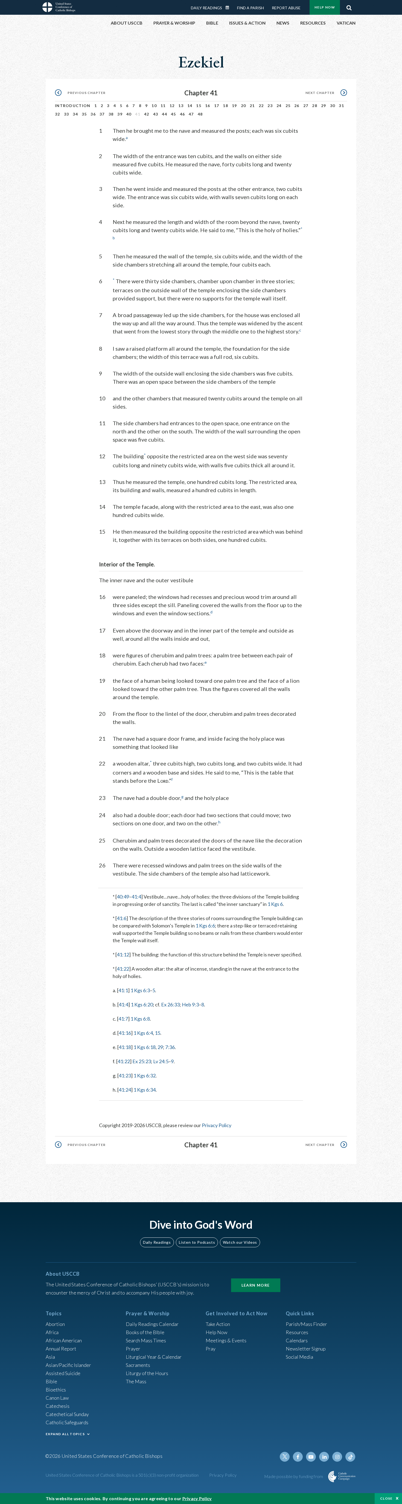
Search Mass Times (146, 1340)
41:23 (125, 1075)
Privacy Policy (216, 1125)
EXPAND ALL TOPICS (65, 1434)
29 (323, 105)
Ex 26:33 (170, 1004)
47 (191, 114)
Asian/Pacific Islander (68, 1365)
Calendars (297, 1340)
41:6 (121, 918)
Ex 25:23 (141, 1061)
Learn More (255, 1285)
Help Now (324, 7)
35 (84, 114)
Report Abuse (286, 7)
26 (296, 105)
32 (57, 114)
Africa (52, 1332)
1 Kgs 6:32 (144, 1075)
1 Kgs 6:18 (144, 1047)
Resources (297, 1332)
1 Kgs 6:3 (140, 990)
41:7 (123, 1019)
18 (225, 105)
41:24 (125, 1090)
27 (305, 105)
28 (314, 105)
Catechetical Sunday (67, 1414)
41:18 (125, 1047)
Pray (210, 1349)
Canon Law (57, 1398)
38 (111, 114)
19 (234, 105)
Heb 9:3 (190, 1004)
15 (198, 105)
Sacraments (138, 1365)
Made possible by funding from (294, 1476)
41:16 (125, 1033)
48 (200, 114)
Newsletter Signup (306, 1349)
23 (270, 105)
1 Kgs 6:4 (143, 1033)
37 (102, 114)
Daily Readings (206, 7)
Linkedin (324, 1457)
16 (207, 105)
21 (252, 105)
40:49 (123, 897)
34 (75, 114)
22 (261, 105)
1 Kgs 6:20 (142, 1004)
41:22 (123, 969)
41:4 (136, 897)
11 (163, 105)
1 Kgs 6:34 (144, 1090)
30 (332, 105)
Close (386, 1498)
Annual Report (61, 1349)
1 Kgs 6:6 (205, 926)
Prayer (133, 1349)
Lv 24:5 (160, 1061)
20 (243, 105)
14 (190, 105)
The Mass (136, 1381)
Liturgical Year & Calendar (154, 1357)
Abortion (55, 1324)
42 (146, 114)
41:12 (123, 955)
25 (288, 105)
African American (64, 1340)
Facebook (298, 1457)
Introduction (73, 105)
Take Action (218, 1324)
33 (66, 114)
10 (154, 105)
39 (120, 114)
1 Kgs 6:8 (140, 1019)
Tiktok (350, 1457)
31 (341, 105)
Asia (50, 1357)
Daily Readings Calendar (229, 7)
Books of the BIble (145, 1332)
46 (182, 114)
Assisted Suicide (63, 1373)
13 (180, 105)
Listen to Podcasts (197, 1242)
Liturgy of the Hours (147, 1373)
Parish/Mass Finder (306, 1324)
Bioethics (56, 1390)
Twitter (285, 1457)
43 (155, 114)
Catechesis (57, 1406)
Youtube (311, 1457)
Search (349, 6)
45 (173, 114)
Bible (51, 1381)
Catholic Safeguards (67, 1422)
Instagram (337, 1457)
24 (279, 105)
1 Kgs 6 (275, 904)
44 (164, 114)
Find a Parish (250, 7)
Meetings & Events (226, 1340)
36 (93, 114)
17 (216, 105)
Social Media (299, 1357)
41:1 (123, 990)
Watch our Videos (240, 1242)
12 (172, 105)
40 (129, 114)
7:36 (170, 1047)
